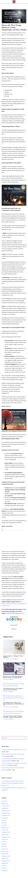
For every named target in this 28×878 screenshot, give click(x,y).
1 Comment (5, 659)
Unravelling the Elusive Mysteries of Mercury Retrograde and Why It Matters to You (13, 704)
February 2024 (5, 851)
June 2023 (4, 868)
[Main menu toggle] (14, 1)
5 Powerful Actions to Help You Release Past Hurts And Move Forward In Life (12, 716)
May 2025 (4, 822)
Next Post (14, 629)
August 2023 (5, 863)
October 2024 (5, 834)
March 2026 (5, 803)
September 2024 (6, 837)
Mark (3, 787)
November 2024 (6, 832)
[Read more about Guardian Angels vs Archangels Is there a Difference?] (14, 647)
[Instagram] (18, 619)
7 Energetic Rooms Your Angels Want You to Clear (14, 749)
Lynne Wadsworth (6, 781)
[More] (20, 619)
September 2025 (6, 815)
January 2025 (5, 830)
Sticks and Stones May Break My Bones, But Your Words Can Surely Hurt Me (13, 677)
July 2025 (4, 820)
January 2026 (5, 808)
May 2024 (4, 844)
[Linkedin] (12, 619)
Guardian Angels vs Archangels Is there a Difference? (13, 656)
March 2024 (5, 849)
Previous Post (14, 625)
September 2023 (6, 861)
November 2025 (6, 813)
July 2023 (4, 865)
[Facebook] (7, 619)
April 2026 (4, 801)
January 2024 (5, 854)
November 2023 (6, 856)
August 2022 (5, 870)
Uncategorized (12, 659)
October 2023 (5, 858)
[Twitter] (10, 619)
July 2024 (4, 842)
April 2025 (4, 825)
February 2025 (5, 827)
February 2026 (5, 806)
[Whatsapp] (15, 619)
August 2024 (5, 839)
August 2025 (5, 818)
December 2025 (6, 810)
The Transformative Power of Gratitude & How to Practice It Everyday (13, 689)
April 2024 (4, 846)
